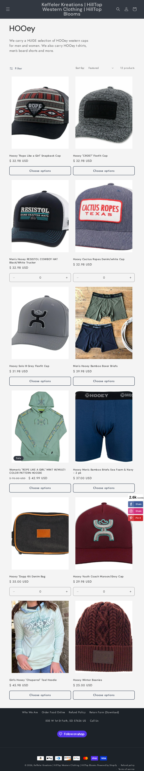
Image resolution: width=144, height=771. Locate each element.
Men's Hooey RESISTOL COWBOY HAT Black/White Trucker (33, 261)
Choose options (40, 171)
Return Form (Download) (104, 712)
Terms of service (126, 769)
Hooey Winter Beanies (87, 680)
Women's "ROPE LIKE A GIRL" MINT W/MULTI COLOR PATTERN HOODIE (37, 471)
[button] (8, 9)
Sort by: (80, 68)
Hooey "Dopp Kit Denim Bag (27, 576)
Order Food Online (53, 712)
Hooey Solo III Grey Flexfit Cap (29, 366)
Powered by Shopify (107, 765)
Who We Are (30, 712)
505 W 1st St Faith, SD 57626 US (65, 721)
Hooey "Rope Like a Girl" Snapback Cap (35, 155)
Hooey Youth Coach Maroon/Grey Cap (98, 576)
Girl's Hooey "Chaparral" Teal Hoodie (33, 680)
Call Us (94, 721)
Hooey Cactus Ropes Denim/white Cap (98, 259)
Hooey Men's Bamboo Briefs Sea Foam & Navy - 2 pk (103, 471)
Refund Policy (77, 712)
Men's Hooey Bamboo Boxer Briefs (95, 366)
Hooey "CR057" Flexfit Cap (90, 155)
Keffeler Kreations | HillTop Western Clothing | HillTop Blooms (65, 765)
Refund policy (128, 765)
